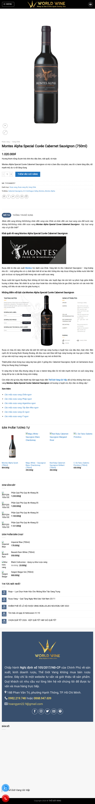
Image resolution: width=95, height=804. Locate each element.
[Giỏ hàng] (90, 4)
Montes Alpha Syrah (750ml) (10, 464)
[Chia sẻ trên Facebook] (9, 197)
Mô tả (6, 215)
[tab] (6, 215)
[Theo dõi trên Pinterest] (60, 711)
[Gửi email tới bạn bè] (17, 197)
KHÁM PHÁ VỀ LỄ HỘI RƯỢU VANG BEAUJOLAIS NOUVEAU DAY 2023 (38, 606)
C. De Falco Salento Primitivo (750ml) (81, 464)
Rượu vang (6, 142)
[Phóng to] (5, 132)
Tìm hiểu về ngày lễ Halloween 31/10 (24, 613)
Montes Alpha (50, 191)
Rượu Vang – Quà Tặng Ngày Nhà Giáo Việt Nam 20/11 (31, 599)
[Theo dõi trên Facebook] (35, 711)
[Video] (5, 125)
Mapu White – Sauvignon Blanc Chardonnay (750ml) (36, 465)
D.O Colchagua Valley (30, 191)
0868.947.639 (42, 698)
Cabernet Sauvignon (15, 191)
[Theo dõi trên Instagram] (41, 711)
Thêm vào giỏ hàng (28, 174)
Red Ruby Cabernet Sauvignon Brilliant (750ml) (57, 465)
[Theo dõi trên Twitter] (47, 711)
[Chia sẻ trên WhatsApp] (4, 197)
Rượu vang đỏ (23, 187)
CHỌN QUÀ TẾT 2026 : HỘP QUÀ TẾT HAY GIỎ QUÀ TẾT (32, 620)
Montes (41, 191)
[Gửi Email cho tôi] (54, 711)
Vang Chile (16, 142)
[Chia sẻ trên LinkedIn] (26, 197)
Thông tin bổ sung (23, 215)
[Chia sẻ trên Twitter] (13, 197)
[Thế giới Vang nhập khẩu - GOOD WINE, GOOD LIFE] (47, 4)
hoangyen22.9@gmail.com (25, 704)
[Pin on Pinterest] (22, 197)
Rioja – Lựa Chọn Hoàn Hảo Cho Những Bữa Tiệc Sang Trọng (34, 591)
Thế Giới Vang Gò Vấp (18, 790)
